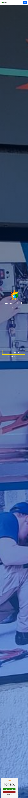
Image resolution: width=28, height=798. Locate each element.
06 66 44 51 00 (16, 352)
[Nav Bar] (25, 2)
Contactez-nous (15, 356)
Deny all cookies (9, 792)
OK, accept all (9, 789)
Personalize (9, 794)
